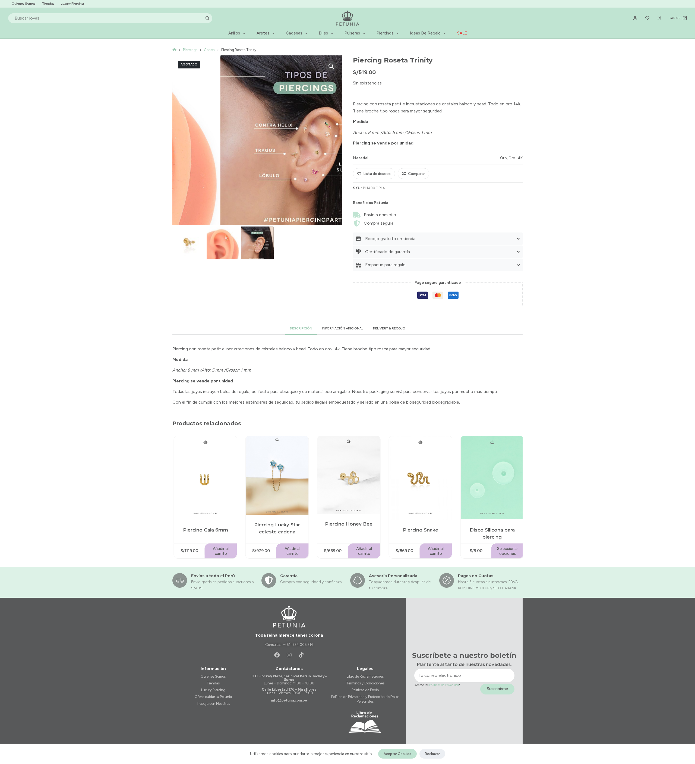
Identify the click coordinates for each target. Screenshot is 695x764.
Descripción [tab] (301, 328)
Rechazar (432, 754)
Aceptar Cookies (397, 754)
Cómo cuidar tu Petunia (213, 697)
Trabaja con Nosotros (213, 704)
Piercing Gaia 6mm (204, 530)
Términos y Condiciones (365, 683)
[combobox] (105, 18)
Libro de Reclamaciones (365, 676)
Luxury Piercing (72, 3)
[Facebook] (277, 655)
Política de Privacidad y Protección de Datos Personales (365, 699)
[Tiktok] (301, 655)
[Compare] (660, 18)
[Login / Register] (635, 18)
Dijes (323, 33)
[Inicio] (174, 50)
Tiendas (48, 3)
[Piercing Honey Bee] (347, 475)
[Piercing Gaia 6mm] (204, 478)
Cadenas (294, 33)
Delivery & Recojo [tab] (389, 328)
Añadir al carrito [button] (220, 551)
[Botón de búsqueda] (207, 18)
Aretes (263, 33)
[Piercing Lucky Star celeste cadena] (276, 475)
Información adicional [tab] (342, 328)
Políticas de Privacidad (444, 685)
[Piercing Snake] (419, 478)
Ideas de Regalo (425, 33)
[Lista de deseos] (647, 18)
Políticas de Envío (365, 690)
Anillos (234, 33)
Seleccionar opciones (506, 551)
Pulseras (352, 33)
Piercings (385, 33)
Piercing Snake (419, 530)
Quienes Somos (23, 3)
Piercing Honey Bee (347, 524)
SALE (462, 33)
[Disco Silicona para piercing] (491, 478)
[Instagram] (289, 655)
